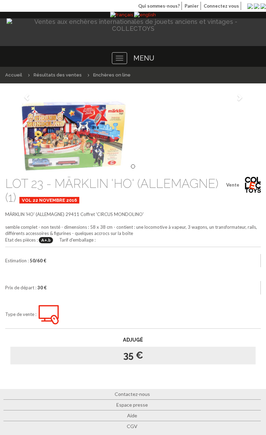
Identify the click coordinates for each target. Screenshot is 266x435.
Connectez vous (221, 6)
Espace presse (132, 405)
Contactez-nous (132, 394)
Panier (192, 6)
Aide (132, 415)
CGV (132, 426)
